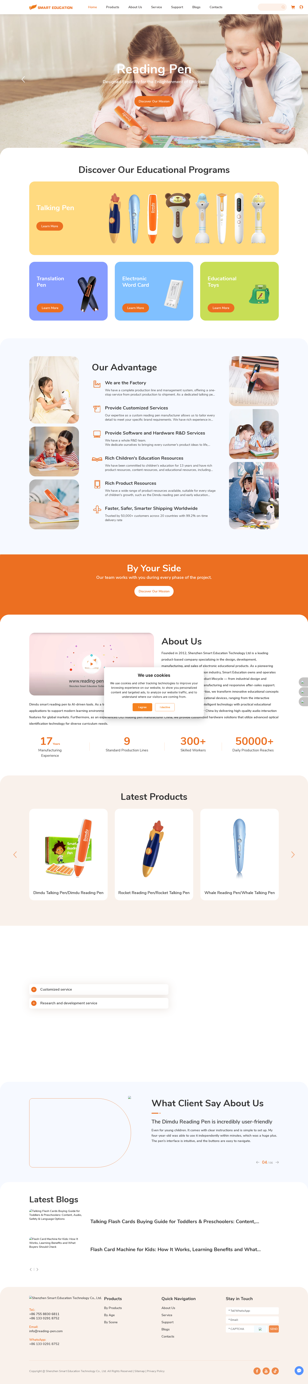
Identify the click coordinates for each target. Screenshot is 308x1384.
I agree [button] (142, 707)
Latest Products (154, 796)
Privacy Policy (156, 1371)
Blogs (196, 7)
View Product (154, 101)
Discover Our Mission (154, 591)
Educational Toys (222, 282)
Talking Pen (55, 208)
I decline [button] (165, 707)
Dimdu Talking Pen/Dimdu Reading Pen (68, 892)
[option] (154, 84)
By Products (113, 1308)
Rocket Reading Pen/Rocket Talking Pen (154, 892)
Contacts (216, 7)
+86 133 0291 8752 (44, 1344)
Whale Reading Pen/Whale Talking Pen (239, 892)
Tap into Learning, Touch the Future (104, 958)
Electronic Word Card (135, 282)
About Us (135, 7)
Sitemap (139, 1371)
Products (112, 7)
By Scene (111, 1322)
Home (92, 7)
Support (177, 7)
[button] (23, 79)
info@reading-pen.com (46, 1331)
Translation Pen (154, 69)
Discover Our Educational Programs (154, 169)
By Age (109, 1315)
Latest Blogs (53, 1199)
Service (156, 7)
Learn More (49, 226)
